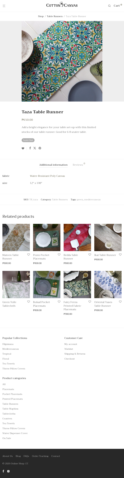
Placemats (8, 389)
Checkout (69, 359)
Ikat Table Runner (105, 255)
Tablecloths (9, 414)
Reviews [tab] (79, 164)
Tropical (6, 354)
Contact (55, 456)
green (80, 199)
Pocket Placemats (12, 394)
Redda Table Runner (71, 257)
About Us (7, 456)
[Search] (110, 6)
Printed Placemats (12, 399)
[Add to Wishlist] (24, 148)
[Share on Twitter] (34, 148)
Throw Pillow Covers (13, 369)
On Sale (6, 438)
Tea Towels (8, 364)
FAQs (26, 456)
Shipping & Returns (74, 354)
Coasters (7, 418)
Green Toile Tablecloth (9, 304)
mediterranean (92, 199)
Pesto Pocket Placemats (41, 257)
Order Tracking (40, 456)
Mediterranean (10, 349)
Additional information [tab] (53, 165)
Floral (5, 359)
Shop (41, 16)
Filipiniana (7, 344)
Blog (18, 456)
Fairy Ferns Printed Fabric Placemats (72, 306)
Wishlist (68, 349)
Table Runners (55, 16)
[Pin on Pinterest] (40, 148)
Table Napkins (10, 409)
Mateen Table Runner (10, 257)
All (4, 384)
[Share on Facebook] (30, 148)
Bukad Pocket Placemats (41, 304)
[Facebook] (3, 471)
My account (70, 344)
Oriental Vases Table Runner (103, 304)
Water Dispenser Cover (15, 433)
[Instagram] (8, 471)
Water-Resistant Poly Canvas (47, 176)
